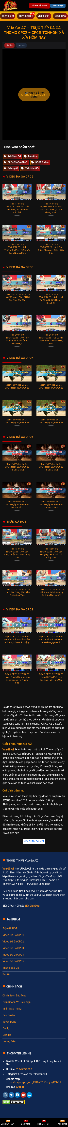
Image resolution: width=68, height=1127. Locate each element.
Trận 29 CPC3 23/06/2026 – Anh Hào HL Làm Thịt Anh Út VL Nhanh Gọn (17, 339)
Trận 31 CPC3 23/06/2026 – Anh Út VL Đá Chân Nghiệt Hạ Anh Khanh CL (51, 298)
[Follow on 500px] (29, 1095)
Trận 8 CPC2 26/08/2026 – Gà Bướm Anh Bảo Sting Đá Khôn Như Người (51, 592)
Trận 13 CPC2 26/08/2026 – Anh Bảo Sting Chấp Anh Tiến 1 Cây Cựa (51, 248)
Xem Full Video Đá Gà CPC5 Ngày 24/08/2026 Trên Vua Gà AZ (17, 504)
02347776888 (24, 1069)
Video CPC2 (60, 16)
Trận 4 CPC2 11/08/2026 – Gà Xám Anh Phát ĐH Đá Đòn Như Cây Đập (17, 297)
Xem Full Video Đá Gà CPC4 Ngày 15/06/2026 (17, 386)
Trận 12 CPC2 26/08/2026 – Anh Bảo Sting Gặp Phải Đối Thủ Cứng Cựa (51, 553)
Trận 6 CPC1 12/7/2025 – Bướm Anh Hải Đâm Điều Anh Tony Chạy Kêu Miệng (17, 639)
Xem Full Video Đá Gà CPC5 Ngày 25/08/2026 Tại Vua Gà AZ (51, 467)
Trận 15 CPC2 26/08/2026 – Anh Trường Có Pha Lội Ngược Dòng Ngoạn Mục (17, 248)
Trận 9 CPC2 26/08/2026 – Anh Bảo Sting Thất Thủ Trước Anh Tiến (17, 592)
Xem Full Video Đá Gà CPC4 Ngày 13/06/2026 (17, 421)
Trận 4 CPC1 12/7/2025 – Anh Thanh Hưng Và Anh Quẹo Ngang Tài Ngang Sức (17, 678)
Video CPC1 (44, 16)
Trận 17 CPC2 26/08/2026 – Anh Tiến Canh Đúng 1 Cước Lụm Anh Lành (17, 208)
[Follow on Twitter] (11, 1095)
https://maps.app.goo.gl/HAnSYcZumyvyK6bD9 (33, 1082)
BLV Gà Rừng (31, 905)
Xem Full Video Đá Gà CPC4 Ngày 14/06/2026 (51, 386)
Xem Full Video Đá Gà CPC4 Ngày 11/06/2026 (51, 421)
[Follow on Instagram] (5, 1095)
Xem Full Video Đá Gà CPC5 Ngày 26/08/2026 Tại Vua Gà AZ (17, 467)
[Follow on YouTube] (23, 1095)
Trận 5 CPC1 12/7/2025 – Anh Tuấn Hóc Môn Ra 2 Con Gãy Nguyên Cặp (51, 639)
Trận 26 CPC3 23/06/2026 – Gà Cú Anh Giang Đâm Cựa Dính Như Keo (51, 339)
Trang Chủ (8, 16)
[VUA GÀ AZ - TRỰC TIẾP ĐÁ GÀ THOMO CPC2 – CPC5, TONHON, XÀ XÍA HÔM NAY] (10, 5)
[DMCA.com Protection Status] (13, 1101)
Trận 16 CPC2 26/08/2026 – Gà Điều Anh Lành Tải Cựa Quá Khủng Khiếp (51, 208)
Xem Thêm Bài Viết (34, 841)
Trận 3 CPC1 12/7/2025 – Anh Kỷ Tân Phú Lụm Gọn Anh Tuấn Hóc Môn (51, 677)
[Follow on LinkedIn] (17, 1095)
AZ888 (20, 1087)
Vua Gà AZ (8, 749)
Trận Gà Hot (26, 16)
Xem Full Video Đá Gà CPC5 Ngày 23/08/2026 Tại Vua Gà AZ (51, 504)
